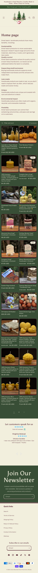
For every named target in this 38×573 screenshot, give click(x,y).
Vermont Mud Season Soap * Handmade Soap (27, 286)
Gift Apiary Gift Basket (8, 312)
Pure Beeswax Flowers (26, 145)
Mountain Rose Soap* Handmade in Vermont (8, 234)
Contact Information (10, 532)
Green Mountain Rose (16, 569)
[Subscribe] (32, 496)
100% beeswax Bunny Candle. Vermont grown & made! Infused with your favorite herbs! (27, 399)
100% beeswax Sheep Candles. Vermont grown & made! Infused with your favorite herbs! (9, 369)
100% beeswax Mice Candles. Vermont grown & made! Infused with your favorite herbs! (9, 399)
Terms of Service (9, 515)
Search (6, 511)
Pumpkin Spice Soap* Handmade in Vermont (26, 175)
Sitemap (6, 536)
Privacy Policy (8, 528)
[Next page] (24, 412)
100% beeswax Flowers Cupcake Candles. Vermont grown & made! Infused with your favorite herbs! (27, 369)
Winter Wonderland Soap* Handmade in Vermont (27, 260)
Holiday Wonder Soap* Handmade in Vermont (26, 234)
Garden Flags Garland (8, 285)
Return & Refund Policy (11, 524)
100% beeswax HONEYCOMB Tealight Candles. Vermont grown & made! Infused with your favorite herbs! (9, 178)
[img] (19, 427)
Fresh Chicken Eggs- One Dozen (27, 312)
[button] (4, 18)
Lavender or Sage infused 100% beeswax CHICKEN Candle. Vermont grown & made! (9, 147)
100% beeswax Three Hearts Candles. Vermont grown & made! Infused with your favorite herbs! (27, 340)
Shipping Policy (8, 519)
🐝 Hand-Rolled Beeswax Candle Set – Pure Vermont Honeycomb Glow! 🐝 (27, 207)
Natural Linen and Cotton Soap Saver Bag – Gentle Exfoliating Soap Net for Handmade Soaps (9, 340)
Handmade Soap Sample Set (9, 206)
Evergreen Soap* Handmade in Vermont (8, 260)
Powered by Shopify (27, 569)
